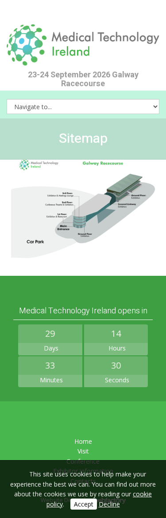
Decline (109, 504)
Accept (83, 504)
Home (83, 441)
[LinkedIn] (83, 420)
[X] (61, 420)
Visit (83, 451)
